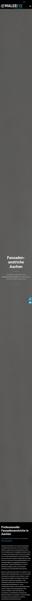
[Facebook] (8, 1)
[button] (30, 6)
